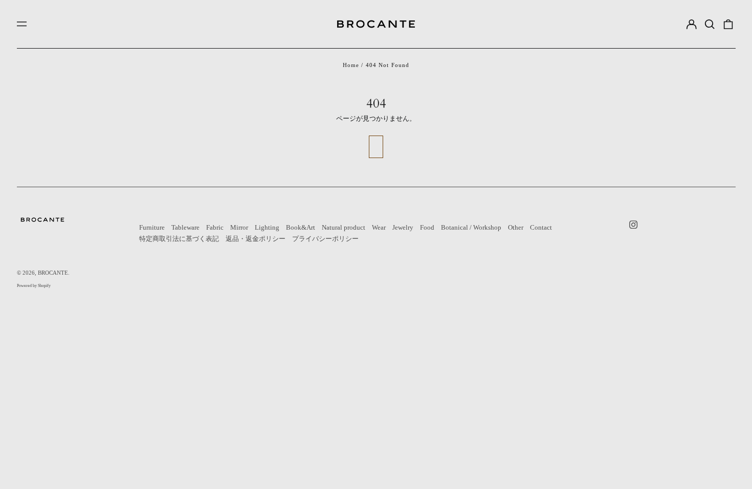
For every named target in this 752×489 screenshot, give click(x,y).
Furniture (152, 227)
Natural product (343, 227)
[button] (709, 23)
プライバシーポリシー (325, 238)
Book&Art (300, 227)
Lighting (267, 227)
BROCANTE (53, 273)
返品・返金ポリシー (255, 238)
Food (427, 227)
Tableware (185, 227)
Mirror (239, 227)
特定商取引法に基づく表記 (179, 238)
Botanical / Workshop (471, 227)
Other (515, 227)
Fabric (215, 227)
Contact (541, 227)
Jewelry (402, 227)
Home (351, 65)
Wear (379, 227)
